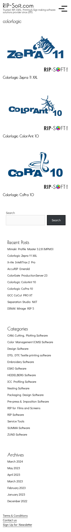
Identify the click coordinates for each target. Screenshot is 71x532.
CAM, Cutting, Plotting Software (27, 335)
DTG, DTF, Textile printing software (29, 355)
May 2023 (13, 468)
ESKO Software (16, 368)
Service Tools (15, 421)
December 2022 (17, 501)
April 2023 (13, 475)
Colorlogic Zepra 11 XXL (20, 77)
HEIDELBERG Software (21, 375)
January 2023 (16, 494)
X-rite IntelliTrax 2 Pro (21, 262)
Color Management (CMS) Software (30, 342)
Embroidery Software (20, 362)
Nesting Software (18, 388)
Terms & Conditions (15, 515)
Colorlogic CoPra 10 (18, 195)
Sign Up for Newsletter (17, 525)
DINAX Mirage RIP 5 (20, 308)
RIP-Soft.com (18, 5)
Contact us (10, 520)
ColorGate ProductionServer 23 (27, 275)
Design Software (17, 349)
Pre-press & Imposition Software (28, 401)
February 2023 (16, 488)
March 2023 (15, 481)
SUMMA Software (18, 428)
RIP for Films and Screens (23, 408)
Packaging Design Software (25, 395)
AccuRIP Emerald (18, 269)
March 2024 (15, 461)
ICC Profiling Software (21, 382)
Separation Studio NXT (22, 302)
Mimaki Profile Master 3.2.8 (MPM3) (30, 249)
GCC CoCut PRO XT (20, 295)
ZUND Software (17, 434)
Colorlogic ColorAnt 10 (21, 136)
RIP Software (15, 415)
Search (10, 213)
